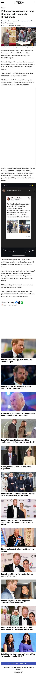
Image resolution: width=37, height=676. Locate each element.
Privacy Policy (25, 663)
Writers (18, 663)
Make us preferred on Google (10, 305)
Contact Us (11, 663)
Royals (3, 8)
